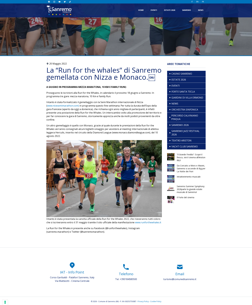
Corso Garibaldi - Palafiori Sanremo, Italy (72, 277)
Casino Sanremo (182, 73)
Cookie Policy (155, 301)
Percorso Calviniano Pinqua (184, 117)
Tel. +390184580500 (126, 279)
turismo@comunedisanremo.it (179, 279)
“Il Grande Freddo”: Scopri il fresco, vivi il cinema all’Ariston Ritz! (191, 157)
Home (141, 10)
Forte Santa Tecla (183, 91)
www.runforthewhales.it (147, 222)
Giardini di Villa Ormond (187, 97)
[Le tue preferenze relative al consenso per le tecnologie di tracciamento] (5, 302)
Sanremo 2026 (180, 125)
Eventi (154, 10)
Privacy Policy (143, 301)
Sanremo (186, 10)
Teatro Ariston (181, 140)
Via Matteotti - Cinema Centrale (72, 281)
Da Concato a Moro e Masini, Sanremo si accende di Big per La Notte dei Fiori (191, 168)
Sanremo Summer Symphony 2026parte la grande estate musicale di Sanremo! (190, 189)
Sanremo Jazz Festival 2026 (186, 132)
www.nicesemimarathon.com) (63, 105)
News (200, 10)
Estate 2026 (169, 10)
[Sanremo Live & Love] (59, 10)
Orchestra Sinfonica (185, 109)
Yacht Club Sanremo (185, 146)
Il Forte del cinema (185, 197)
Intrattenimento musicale (189, 176)
